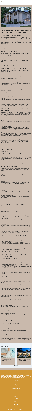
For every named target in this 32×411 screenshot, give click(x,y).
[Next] (29, 356)
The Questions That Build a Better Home (7, 360)
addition (19, 60)
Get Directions (16, 396)
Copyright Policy (16, 387)
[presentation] (8, 353)
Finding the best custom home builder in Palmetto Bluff (24, 360)
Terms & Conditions (16, 382)
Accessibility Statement (16, 388)
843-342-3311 (17, 398)
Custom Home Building (5, 28)
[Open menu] (30, 2)
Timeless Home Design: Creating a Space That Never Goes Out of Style (8, 338)
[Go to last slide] (2, 356)
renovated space (4, 188)
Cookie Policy (16, 385)
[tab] (14, 365)
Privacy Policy (16, 384)
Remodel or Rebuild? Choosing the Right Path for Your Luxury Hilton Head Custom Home (24, 339)
